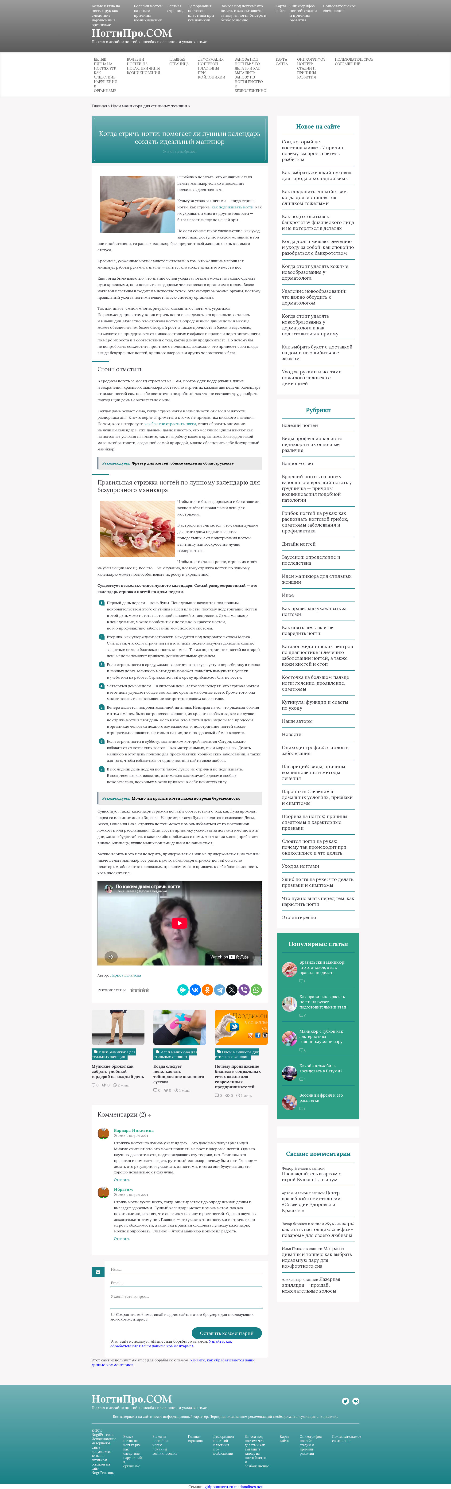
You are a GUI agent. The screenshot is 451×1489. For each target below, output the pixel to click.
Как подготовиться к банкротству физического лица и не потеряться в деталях (318, 222)
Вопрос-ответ (298, 463)
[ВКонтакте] (195, 990)
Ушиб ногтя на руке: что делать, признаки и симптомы (318, 882)
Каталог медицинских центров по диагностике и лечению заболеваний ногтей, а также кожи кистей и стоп (317, 655)
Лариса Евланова (125, 975)
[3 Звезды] (140, 990)
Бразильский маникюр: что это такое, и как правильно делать (322, 967)
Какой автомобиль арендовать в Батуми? (320, 1068)
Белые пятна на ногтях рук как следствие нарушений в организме (106, 15)
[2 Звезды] (136, 990)
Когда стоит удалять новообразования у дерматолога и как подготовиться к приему (310, 324)
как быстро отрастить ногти (170, 423)
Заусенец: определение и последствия (311, 560)
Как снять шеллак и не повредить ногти (308, 630)
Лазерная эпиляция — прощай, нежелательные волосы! (311, 1285)
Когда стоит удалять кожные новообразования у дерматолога (315, 272)
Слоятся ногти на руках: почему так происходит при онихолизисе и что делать (314, 847)
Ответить (122, 1179)
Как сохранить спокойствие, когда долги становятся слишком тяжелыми (314, 197)
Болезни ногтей (300, 425)
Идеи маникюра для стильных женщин (149, 106)
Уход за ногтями (300, 866)
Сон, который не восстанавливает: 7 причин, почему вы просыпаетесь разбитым (313, 150)
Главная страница (176, 8)
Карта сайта (281, 8)
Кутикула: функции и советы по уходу (315, 705)
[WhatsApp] (256, 990)
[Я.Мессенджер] (183, 990)
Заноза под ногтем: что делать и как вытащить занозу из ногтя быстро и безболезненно (243, 13)
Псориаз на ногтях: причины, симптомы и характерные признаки (315, 822)
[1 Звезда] (132, 990)
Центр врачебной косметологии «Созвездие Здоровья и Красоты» (311, 1201)
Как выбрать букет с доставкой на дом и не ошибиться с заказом (317, 352)
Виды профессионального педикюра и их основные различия (312, 444)
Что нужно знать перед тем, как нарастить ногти (318, 901)
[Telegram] (219, 990)
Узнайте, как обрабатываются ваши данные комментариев (171, 1343)
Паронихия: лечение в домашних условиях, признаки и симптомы (317, 797)
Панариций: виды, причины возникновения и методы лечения (313, 772)
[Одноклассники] (207, 990)
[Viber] (244, 990)
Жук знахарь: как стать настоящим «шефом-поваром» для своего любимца (318, 1229)
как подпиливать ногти (233, 207)
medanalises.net (248, 1486)
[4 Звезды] (143, 990)
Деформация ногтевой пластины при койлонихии (201, 13)
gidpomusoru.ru (219, 1486)
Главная (99, 106)
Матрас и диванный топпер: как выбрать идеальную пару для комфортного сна (317, 1257)
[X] (231, 990)
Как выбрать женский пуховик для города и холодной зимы (317, 175)
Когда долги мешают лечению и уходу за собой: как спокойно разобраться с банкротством (318, 247)
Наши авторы (297, 721)
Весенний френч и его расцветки (321, 1098)
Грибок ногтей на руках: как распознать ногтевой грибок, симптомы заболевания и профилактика (315, 522)
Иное (288, 595)
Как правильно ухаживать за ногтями (314, 611)
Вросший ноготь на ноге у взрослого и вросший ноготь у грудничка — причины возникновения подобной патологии (317, 488)
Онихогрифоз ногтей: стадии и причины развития (303, 13)
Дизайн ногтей (299, 544)
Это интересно (299, 917)
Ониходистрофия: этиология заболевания (316, 750)
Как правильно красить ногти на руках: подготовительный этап (322, 1002)
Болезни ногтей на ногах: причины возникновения (148, 13)
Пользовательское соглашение (339, 8)
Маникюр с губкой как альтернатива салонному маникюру (321, 1036)
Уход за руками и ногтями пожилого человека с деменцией (312, 377)
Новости (292, 734)
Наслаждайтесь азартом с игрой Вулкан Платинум (311, 1176)
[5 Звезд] (147, 990)
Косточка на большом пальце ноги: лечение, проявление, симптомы (315, 683)
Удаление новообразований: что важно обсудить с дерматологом (314, 297)
